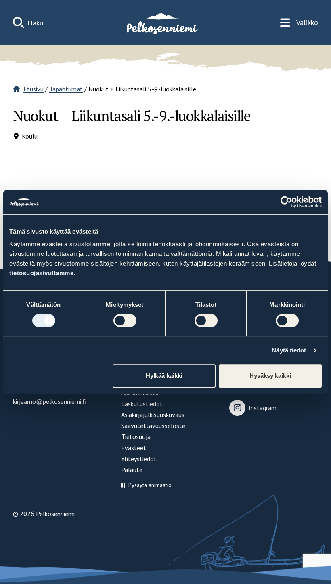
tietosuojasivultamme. (42, 273)
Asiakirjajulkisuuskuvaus (152, 415)
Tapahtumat (66, 89)
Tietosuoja (136, 436)
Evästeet (133, 448)
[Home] (161, 22)
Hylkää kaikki (164, 375)
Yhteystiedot (139, 459)
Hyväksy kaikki (270, 375)
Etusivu (33, 89)
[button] (146, 485)
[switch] (124, 320)
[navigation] (299, 23)
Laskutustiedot (142, 404)
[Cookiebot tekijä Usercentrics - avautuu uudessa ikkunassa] (286, 202)
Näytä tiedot (289, 350)
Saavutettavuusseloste (153, 426)
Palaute (131, 470)
